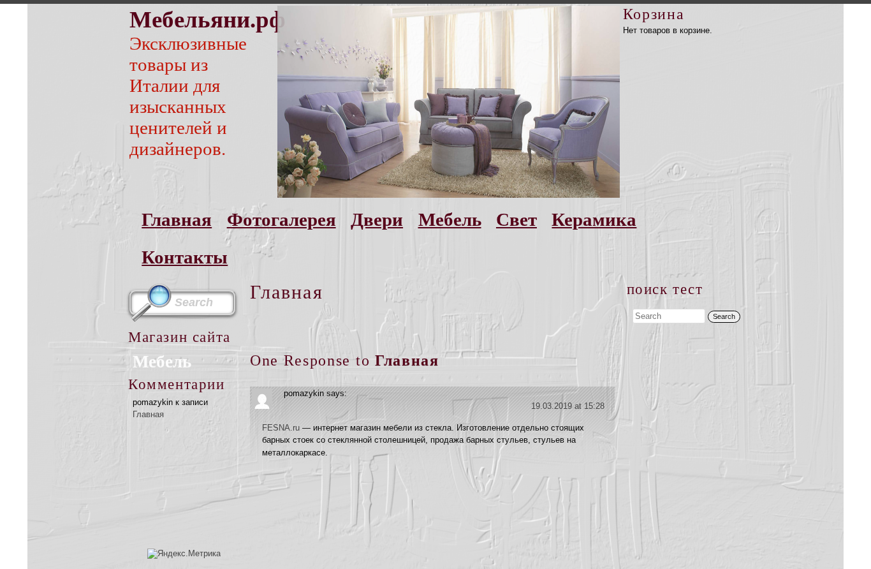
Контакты (185, 257)
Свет (516, 219)
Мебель (449, 219)
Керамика (594, 219)
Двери (377, 219)
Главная (177, 219)
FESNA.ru (281, 427)
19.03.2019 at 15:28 (567, 406)
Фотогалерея (281, 219)
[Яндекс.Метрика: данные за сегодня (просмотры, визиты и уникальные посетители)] (184, 554)
